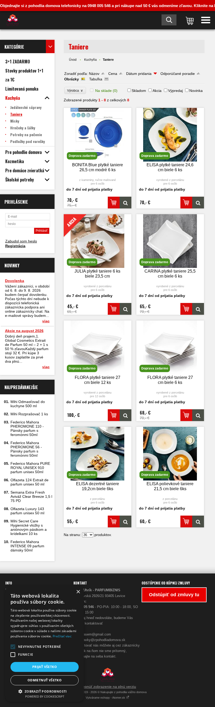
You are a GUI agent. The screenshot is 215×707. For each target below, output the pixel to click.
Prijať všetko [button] (44, 667)
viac (46, 321)
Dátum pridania (139, 73)
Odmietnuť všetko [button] (45, 680)
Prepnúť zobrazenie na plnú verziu (107, 686)
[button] (13, 647)
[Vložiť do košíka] (114, 202)
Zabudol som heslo (21, 241)
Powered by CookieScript (44, 696)
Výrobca (75, 90)
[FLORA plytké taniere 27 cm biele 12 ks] (125, 415)
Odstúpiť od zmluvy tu (174, 594)
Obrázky (71, 79)
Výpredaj (175, 91)
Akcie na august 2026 (24, 331)
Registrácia (15, 246)
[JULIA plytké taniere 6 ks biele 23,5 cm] (125, 309)
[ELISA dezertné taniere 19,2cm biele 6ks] (125, 521)
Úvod (73, 60)
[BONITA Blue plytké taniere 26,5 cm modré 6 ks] (125, 202)
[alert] (44, 644)
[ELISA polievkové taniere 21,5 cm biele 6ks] (198, 521)
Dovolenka (14, 281)
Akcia (157, 91)
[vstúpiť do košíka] (188, 20)
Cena (112, 73)
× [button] (78, 592)
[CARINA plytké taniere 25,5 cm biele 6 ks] (198, 309)
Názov (94, 73)
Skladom (139, 91)
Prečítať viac (62, 636)
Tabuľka (95, 79)
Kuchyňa (90, 60)
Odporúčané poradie (177, 73)
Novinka (196, 91)
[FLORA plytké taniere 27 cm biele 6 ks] (198, 415)
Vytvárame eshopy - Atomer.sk (106, 697)
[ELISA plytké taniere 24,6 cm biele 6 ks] (198, 202)
